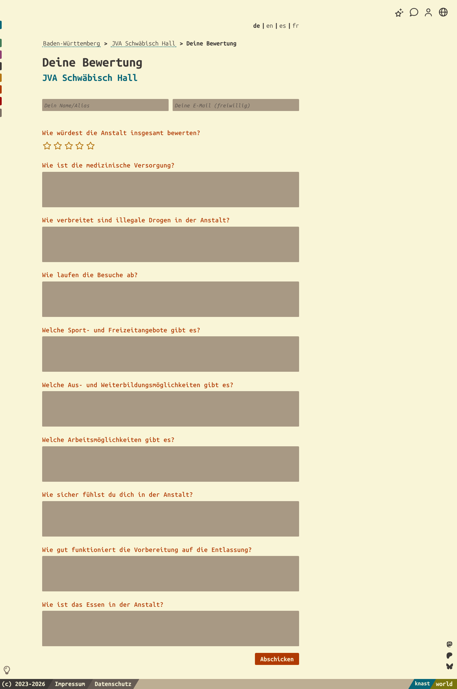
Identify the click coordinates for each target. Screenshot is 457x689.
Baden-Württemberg (71, 43)
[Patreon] (450, 656)
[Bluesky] (449, 666)
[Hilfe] (7, 671)
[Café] (414, 12)
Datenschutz (113, 683)
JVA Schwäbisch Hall (143, 43)
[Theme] (399, 12)
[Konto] (429, 13)
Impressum (70, 683)
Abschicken (277, 659)
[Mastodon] (449, 645)
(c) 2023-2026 (23, 683)
